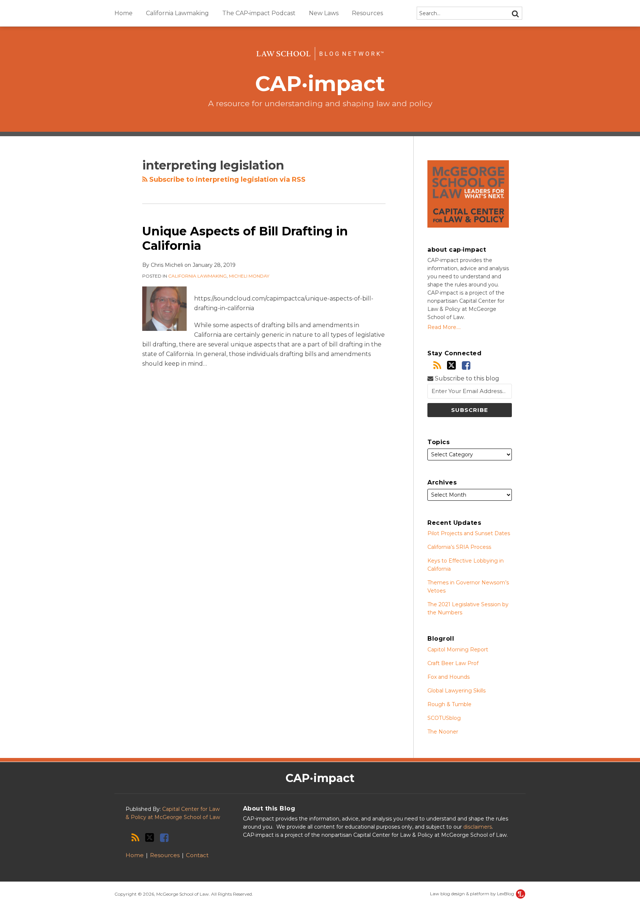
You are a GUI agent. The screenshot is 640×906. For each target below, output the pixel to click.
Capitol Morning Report (457, 649)
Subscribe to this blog (466, 378)
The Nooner (442, 731)
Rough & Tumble (449, 704)
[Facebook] (466, 365)
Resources (367, 13)
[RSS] (437, 365)
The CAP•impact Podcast (259, 13)
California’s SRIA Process (459, 547)
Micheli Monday (249, 276)
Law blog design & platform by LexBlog (472, 893)
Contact (197, 855)
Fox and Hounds (448, 677)
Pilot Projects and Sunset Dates (468, 533)
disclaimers (477, 826)
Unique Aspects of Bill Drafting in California (245, 238)
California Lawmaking (177, 13)
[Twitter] (451, 365)
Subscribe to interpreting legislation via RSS (226, 179)
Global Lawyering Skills (456, 690)
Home (123, 13)
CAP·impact (320, 83)
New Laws (324, 13)
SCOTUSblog (444, 718)
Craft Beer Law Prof (453, 663)
